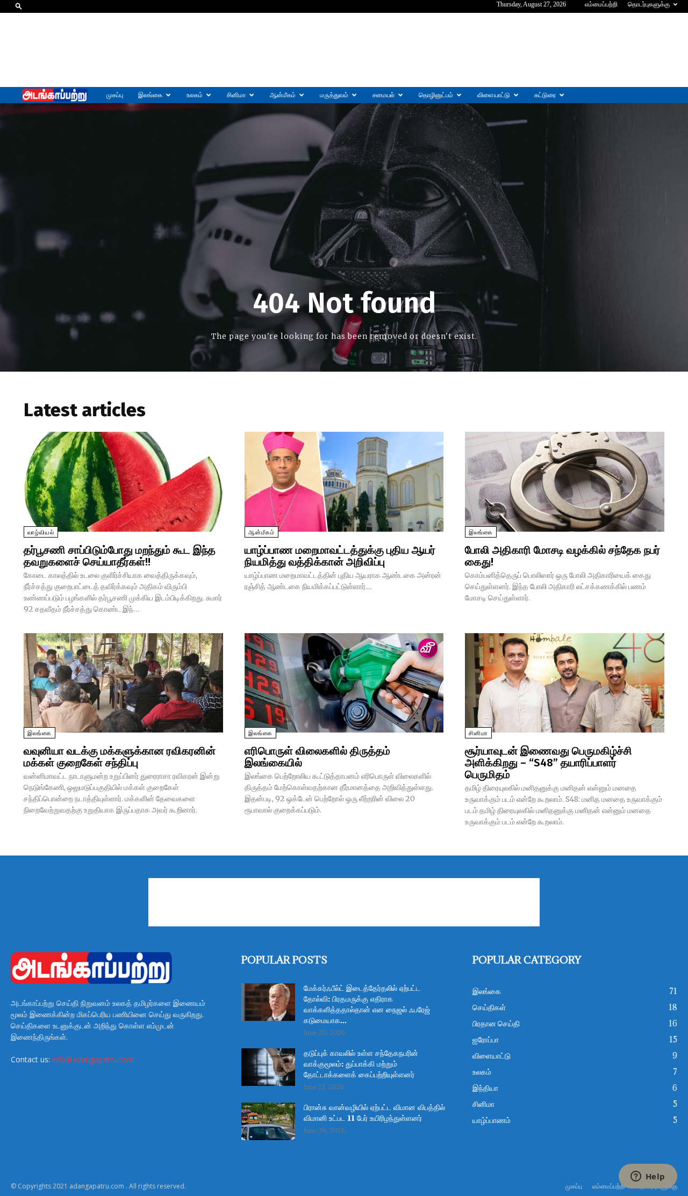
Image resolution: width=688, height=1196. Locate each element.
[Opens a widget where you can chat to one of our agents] (647, 1177)
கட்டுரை (545, 95)
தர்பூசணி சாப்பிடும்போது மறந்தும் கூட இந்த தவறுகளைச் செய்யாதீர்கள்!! (120, 555)
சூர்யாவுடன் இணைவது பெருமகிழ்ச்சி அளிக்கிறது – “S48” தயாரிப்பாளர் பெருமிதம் (548, 762)
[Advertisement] (344, 50)
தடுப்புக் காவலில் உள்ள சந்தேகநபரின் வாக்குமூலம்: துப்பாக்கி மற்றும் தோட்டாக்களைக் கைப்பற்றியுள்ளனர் (361, 1064)
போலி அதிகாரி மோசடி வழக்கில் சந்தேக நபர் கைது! (562, 555)
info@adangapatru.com (93, 1059)
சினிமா (236, 95)
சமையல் (383, 95)
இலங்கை (150, 95)
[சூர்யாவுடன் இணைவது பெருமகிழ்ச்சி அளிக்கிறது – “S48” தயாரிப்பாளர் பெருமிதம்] (564, 683)
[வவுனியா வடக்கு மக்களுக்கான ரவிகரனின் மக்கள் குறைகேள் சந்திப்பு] (123, 683)
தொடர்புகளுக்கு (649, 4)
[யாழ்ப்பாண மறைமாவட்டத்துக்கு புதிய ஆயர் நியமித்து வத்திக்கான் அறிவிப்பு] (344, 481)
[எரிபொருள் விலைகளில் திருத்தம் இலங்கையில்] (344, 683)
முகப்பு (114, 95)
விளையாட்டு (493, 95)
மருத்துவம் (334, 95)
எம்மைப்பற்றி (601, 4)
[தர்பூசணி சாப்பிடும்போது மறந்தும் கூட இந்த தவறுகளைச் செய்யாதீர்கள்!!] (123, 481)
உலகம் (195, 95)
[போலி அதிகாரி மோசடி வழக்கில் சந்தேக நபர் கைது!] (564, 481)
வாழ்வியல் (40, 532)
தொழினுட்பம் (436, 95)
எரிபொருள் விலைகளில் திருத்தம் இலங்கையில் (317, 756)
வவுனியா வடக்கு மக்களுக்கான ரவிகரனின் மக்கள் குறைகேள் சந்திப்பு (120, 756)
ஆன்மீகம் (283, 95)
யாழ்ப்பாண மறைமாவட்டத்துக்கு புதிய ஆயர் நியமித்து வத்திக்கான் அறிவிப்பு (340, 555)
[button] (19, 6)
